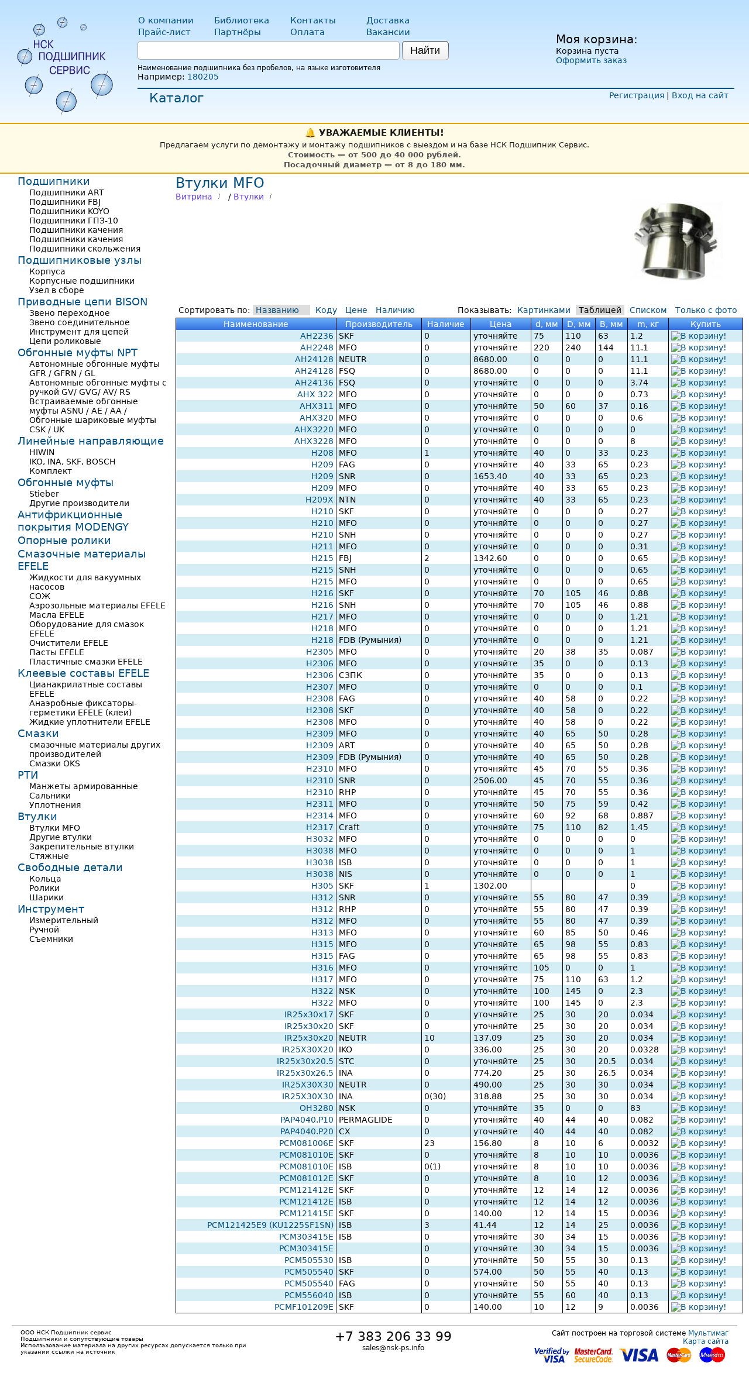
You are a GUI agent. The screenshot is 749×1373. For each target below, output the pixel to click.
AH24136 (314, 382)
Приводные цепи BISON (82, 301)
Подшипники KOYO (69, 211)
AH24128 (314, 359)
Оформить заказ (591, 60)
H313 (322, 932)
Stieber (44, 493)
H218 (322, 628)
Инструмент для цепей (79, 331)
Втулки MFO (54, 827)
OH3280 (317, 1108)
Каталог (176, 98)
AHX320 (317, 417)
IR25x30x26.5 (305, 1073)
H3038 (320, 850)
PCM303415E (306, 1236)
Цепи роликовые (65, 341)
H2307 (320, 686)
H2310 (320, 768)
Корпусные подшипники (82, 280)
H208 (322, 452)
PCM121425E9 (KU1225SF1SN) (270, 1225)
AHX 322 (315, 394)
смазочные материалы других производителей (94, 749)
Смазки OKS (54, 763)
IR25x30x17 (309, 1014)
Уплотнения (55, 805)
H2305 (320, 651)
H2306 (320, 663)
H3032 (320, 839)
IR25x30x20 (309, 1026)
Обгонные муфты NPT (78, 352)
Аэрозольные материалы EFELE (97, 605)
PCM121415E (306, 1213)
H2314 (320, 815)
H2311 (320, 803)
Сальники (50, 795)
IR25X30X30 (308, 1084)
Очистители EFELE (68, 643)
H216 (322, 593)
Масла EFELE (56, 615)
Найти (425, 50)
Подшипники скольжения (84, 248)
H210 (322, 511)
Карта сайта (706, 1341)
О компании (166, 20)
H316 (322, 967)
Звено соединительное (79, 322)
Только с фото (706, 310)
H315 (322, 944)
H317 (322, 979)
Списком (648, 310)
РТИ (28, 775)
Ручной (44, 929)
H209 (322, 464)
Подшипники (54, 181)
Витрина (194, 196)
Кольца (45, 878)
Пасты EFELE (56, 652)
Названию (277, 310)
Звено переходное (69, 313)
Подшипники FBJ (65, 202)
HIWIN (41, 452)
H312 (322, 897)
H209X (319, 499)
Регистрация (636, 95)
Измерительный (63, 920)
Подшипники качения (76, 230)
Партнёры (237, 32)
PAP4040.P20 (307, 1131)
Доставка (388, 20)
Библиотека (241, 20)
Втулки (248, 196)
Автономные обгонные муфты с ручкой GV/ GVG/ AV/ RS (98, 387)
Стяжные (49, 856)
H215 (322, 558)
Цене (356, 310)
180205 (203, 76)
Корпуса (47, 271)
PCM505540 (309, 1271)
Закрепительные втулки (81, 846)
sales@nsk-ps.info (393, 1348)
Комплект (50, 471)
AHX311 (317, 406)
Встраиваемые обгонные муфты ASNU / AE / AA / (83, 406)
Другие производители (79, 503)
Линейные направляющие (91, 441)
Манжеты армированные (83, 786)
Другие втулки (60, 837)
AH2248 (317, 347)
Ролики (44, 888)
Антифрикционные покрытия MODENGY (73, 520)
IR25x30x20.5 (305, 1061)
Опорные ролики (64, 540)
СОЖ (39, 596)
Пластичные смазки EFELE (86, 661)
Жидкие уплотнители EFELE (89, 722)
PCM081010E (306, 1154)
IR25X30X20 (308, 1049)
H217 (322, 616)
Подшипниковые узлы (80, 260)
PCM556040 (309, 1295)
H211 (322, 546)
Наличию (395, 310)
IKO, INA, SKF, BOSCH (72, 461)
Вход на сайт (700, 95)
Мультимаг (708, 1333)
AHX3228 (314, 441)
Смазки (38, 733)
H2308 (320, 698)
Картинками (544, 310)
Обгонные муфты (66, 482)
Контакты (313, 20)
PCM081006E (306, 1143)
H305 (322, 885)
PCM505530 (309, 1260)
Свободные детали (70, 867)
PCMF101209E (304, 1307)
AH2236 (317, 335)
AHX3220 (314, 429)
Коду (326, 310)
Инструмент (51, 909)
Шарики (46, 897)
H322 (322, 991)
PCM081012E (306, 1178)
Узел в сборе (56, 290)
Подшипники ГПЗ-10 (73, 220)
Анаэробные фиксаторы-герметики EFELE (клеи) (83, 707)
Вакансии (388, 32)
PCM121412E (306, 1190)
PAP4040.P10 (307, 1119)
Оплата (307, 32)
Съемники (51, 939)
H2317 (320, 827)
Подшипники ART (66, 192)
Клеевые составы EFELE (83, 673)
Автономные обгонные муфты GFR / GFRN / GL (94, 368)
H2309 (320, 733)
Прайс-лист (164, 32)
